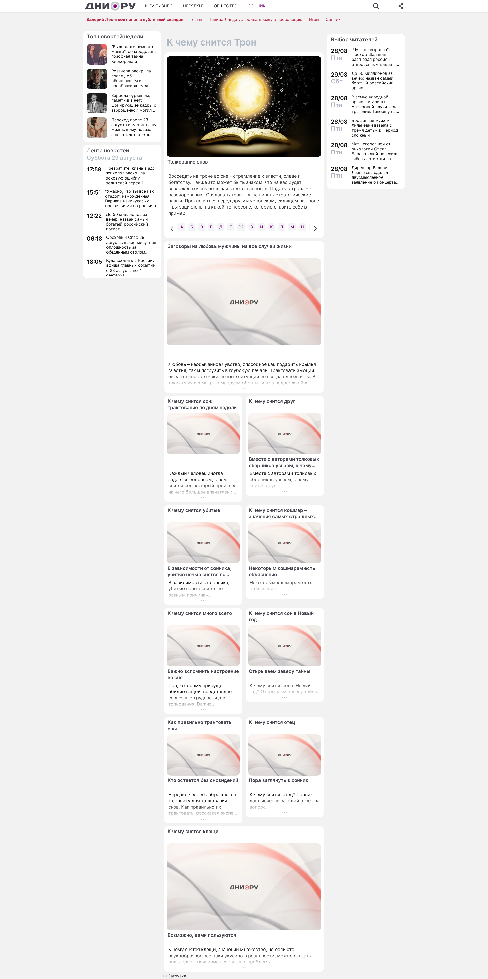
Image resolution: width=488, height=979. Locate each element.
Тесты (196, 19)
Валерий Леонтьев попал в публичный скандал (135, 19)
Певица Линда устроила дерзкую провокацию (255, 19)
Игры (314, 19)
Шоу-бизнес (159, 5)
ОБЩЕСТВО (225, 5)
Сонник (256, 5)
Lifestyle (193, 5)
